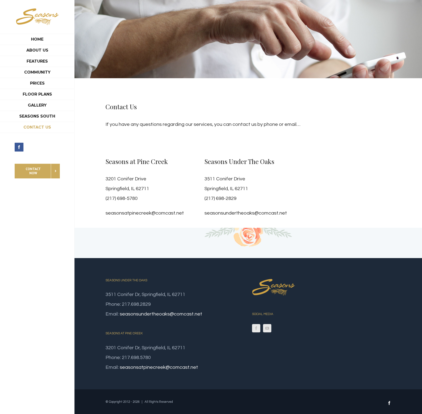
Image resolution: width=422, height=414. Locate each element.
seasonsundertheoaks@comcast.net (245, 213)
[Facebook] (256, 328)
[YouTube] (267, 328)
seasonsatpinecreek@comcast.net (145, 213)
